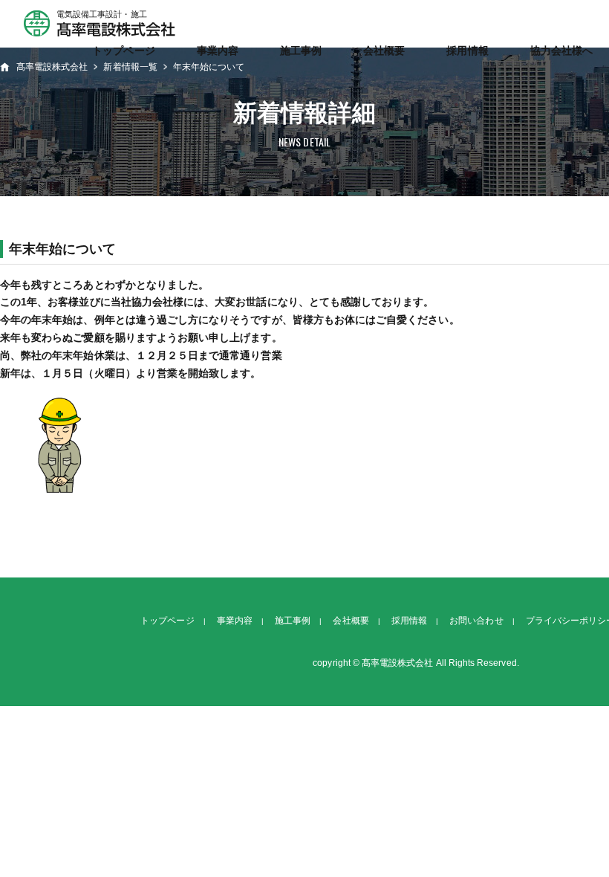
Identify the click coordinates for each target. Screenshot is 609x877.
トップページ (123, 50)
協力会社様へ (561, 50)
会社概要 (384, 50)
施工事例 (301, 50)
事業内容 (217, 50)
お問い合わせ (476, 620)
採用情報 (467, 50)
